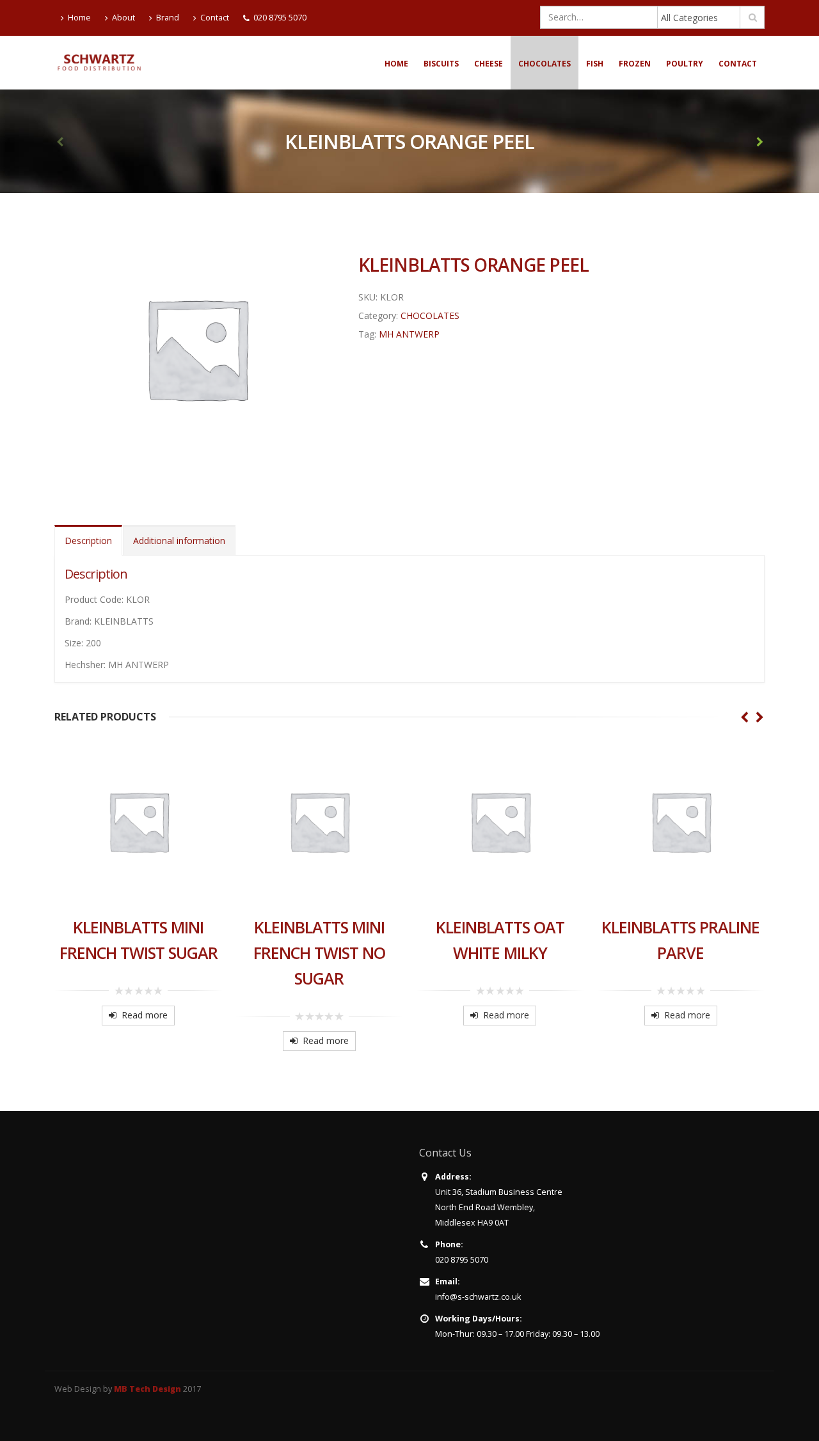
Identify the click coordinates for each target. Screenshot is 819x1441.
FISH (594, 63)
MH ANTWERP (409, 334)
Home (79, 17)
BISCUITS (441, 63)
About (123, 17)
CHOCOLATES (544, 63)
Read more (145, 1015)
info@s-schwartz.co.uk (478, 1296)
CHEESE (488, 63)
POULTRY (684, 63)
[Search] (752, 17)
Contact (214, 17)
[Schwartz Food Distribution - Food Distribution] (99, 62)
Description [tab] (88, 540)
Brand (167, 17)
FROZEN (635, 63)
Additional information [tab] (179, 540)
